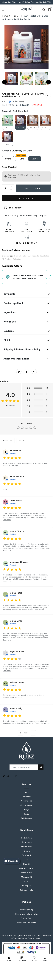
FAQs (26, 814)
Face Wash (26, 855)
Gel (26, 859)
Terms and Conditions (26, 922)
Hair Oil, (18, 255)
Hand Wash (26, 872)
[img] (10, 401)
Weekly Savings (26, 805)
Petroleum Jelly (26, 890)
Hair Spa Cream (26, 868)
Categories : (7, 255)
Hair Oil (16, 15)
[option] (26, 47)
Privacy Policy (26, 918)
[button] (37, 388)
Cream (27, 851)
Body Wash (27, 842)
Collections (26, 796)
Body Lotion (26, 837)
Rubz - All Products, (31, 255)
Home (5, 15)
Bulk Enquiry (26, 818)
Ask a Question (9, 167)
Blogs (26, 809)
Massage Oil (26, 877)
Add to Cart (33, 188)
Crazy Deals (26, 800)
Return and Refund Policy (26, 914)
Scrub (26, 881)
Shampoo (26, 885)
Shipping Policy (26, 909)
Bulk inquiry (14, 207)
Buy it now (26, 198)
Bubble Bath (26, 846)
